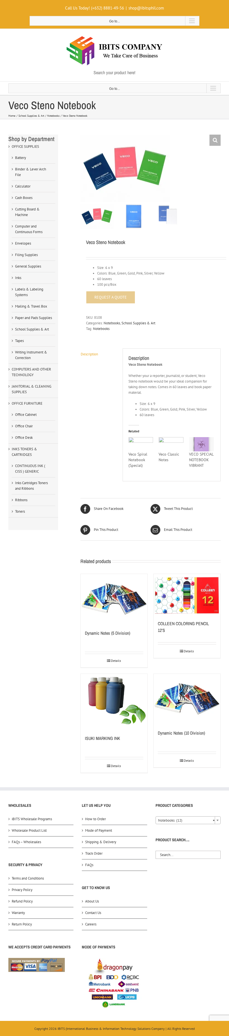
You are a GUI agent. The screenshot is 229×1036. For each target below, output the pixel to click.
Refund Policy (22, 901)
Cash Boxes (23, 197)
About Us (92, 901)
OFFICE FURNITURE (27, 403)
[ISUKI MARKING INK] (114, 701)
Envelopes (23, 243)
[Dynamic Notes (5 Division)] (114, 599)
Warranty (18, 912)
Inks (18, 277)
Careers (90, 924)
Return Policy (22, 924)
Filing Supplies (26, 254)
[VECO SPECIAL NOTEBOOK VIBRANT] (201, 444)
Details (116, 660)
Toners (20, 511)
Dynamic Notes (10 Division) (181, 733)
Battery (20, 157)
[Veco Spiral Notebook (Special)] (140, 444)
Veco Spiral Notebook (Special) (137, 460)
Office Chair (24, 426)
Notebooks (112, 323)
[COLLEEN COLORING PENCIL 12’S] (187, 594)
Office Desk (24, 437)
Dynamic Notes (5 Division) (107, 633)
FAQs (89, 864)
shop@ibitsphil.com (146, 8)
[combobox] (188, 820)
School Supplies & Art (138, 323)
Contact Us (93, 912)
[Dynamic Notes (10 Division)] (187, 699)
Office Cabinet (26, 414)
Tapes (19, 340)
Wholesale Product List (29, 830)
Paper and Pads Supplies (33, 317)
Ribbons (21, 500)
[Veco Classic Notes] (171, 444)
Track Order (93, 853)
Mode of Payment (98, 830)
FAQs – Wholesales (26, 842)
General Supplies (28, 266)
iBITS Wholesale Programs (32, 819)
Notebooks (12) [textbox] (186, 820)
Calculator (22, 186)
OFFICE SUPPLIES (25, 146)
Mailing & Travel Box (31, 306)
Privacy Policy (22, 889)
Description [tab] (89, 354)
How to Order (95, 819)
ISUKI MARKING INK (102, 738)
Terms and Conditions (28, 878)
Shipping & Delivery (100, 842)
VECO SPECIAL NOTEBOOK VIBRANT (201, 460)
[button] (215, 140)
